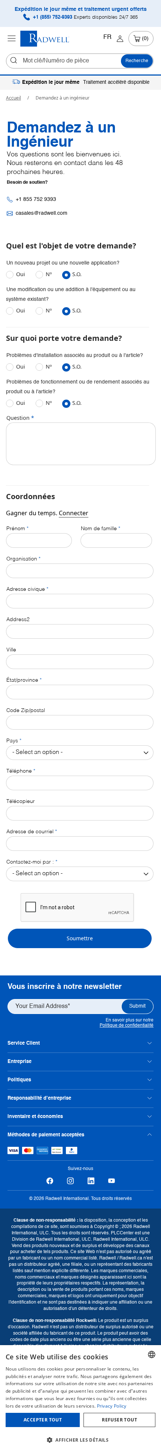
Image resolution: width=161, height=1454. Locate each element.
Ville (11, 650)
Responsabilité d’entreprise (39, 1098)
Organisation (21, 559)
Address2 (18, 619)
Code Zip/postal (25, 710)
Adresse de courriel (30, 831)
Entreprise (19, 1061)
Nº (49, 274)
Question (18, 417)
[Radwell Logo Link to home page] (45, 39)
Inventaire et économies (35, 1116)
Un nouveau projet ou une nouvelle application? (62, 263)
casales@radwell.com (41, 213)
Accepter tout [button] (43, 1420)
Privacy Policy (112, 1406)
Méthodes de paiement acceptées (45, 1135)
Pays (12, 740)
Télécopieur (20, 801)
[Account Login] (120, 38)
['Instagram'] (70, 1180)
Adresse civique (25, 589)
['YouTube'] (111, 1180)
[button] (80, 1440)
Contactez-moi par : (30, 862)
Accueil (13, 98)
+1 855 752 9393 (36, 199)
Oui (21, 274)
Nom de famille (99, 528)
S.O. (77, 274)
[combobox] (151, 1354)
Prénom (15, 528)
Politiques (19, 1080)
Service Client (23, 1043)
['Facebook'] (49, 1180)
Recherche (136, 61)
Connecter (73, 513)
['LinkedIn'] (90, 1180)
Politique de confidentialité (127, 1025)
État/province (22, 680)
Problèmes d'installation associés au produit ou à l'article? (74, 355)
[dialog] (80, 1399)
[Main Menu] (11, 38)
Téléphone (19, 771)
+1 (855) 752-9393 (84, 17)
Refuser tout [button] (119, 1420)
